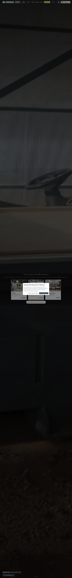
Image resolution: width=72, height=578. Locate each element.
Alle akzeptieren (43, 293)
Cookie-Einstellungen (33, 293)
